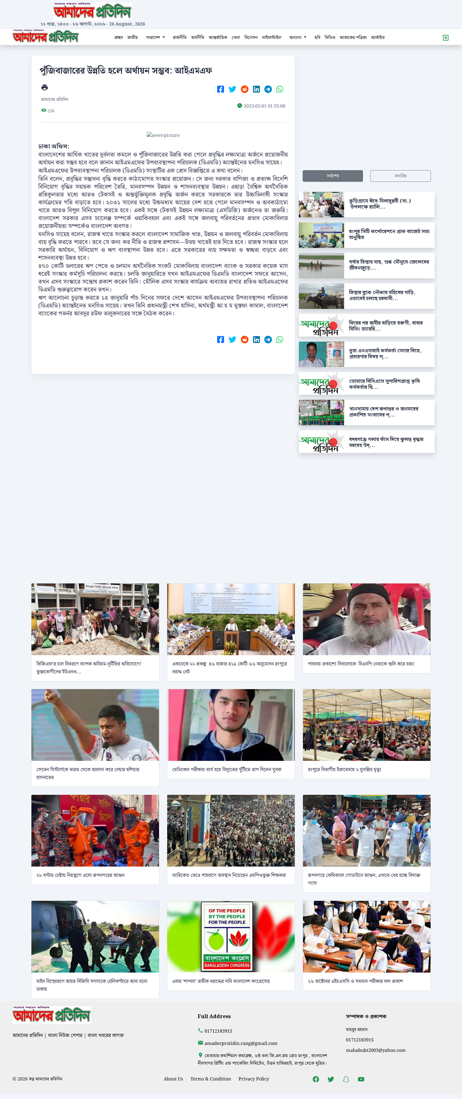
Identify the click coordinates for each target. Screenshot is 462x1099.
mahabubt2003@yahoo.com (376, 1050)
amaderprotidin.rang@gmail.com (241, 1043)
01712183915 (218, 1031)
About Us (173, 1079)
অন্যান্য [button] (296, 37)
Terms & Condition (210, 1079)
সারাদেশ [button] (153, 37)
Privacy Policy (254, 1079)
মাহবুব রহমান (357, 1029)
